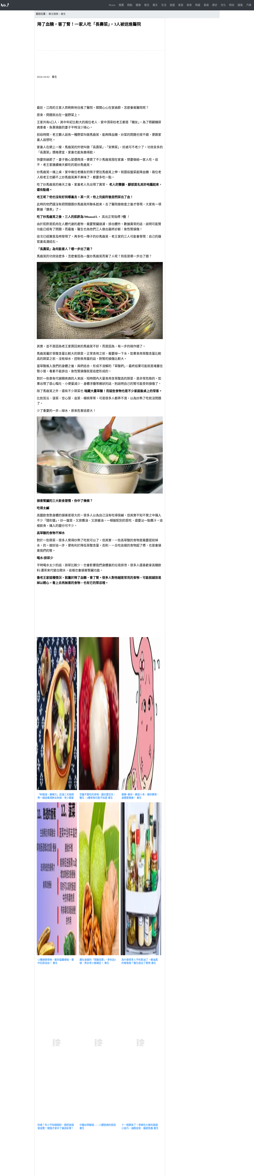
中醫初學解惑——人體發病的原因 (97, 1125)
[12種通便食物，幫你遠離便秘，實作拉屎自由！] (57, 955)
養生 (155, 5)
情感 (197, 5)
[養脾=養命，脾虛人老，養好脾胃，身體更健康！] (141, 790)
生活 (163, 5)
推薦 (121, 5)
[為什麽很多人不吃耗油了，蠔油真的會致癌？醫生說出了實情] (141, 955)
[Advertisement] (100, 612)
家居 (180, 5)
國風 (240, 5)
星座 (206, 5)
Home (112, 5)
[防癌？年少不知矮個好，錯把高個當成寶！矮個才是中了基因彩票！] (57, 1121)
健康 (138, 5)
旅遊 (172, 5)
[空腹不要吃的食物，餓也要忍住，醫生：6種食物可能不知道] (99, 790)
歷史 (214, 5)
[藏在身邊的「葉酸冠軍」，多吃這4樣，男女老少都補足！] (99, 955)
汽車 (248, 5)
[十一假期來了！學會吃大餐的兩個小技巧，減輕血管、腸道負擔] (141, 1121)
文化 (223, 5)
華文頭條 (53, 14)
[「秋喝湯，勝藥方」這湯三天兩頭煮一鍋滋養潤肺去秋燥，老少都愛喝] (57, 790)
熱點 (129, 5)
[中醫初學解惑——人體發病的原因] (99, 1121)
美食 (189, 5)
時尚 (231, 5)
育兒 (146, 5)
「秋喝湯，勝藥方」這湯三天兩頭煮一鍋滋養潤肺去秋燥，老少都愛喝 (55, 797)
